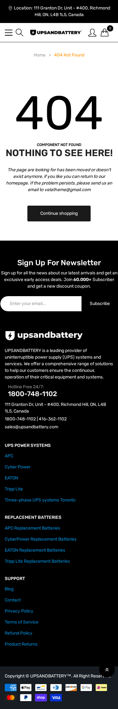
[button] (19, 32)
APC (9, 456)
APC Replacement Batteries (32, 528)
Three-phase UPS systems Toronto (40, 500)
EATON (11, 478)
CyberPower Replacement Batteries (40, 539)
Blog (9, 589)
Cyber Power (18, 467)
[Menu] (9, 33)
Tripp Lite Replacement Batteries (37, 561)
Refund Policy (18, 633)
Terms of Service (21, 622)
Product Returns (21, 644)
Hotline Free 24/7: (26, 387)
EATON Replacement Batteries (35, 550)
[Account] (92, 32)
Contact (13, 600)
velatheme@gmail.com (67, 189)
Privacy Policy (19, 611)
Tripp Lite (14, 489)
